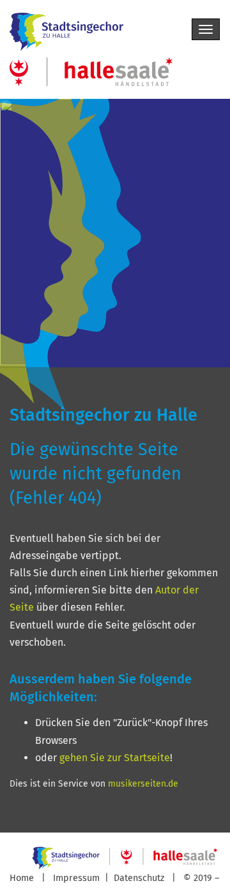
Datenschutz (140, 878)
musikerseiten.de (143, 783)
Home (22, 878)
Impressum (77, 878)
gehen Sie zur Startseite (114, 758)
